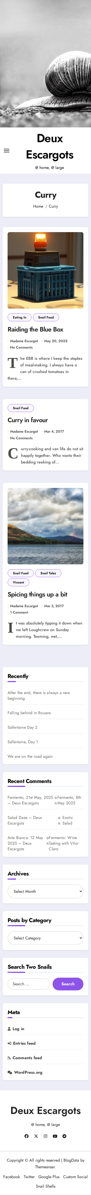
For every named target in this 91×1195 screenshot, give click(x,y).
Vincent (18, 582)
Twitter (29, 1177)
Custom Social (75, 1177)
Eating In (19, 317)
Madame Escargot (24, 341)
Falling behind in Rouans (29, 713)
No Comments (21, 347)
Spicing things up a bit (37, 594)
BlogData (71, 1160)
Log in (18, 1029)
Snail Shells (45, 1186)
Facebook (11, 1177)
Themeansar (45, 1167)
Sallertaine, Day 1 (23, 742)
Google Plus (48, 1177)
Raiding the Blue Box (35, 329)
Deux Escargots (49, 146)
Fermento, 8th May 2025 (69, 800)
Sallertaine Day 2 (22, 727)
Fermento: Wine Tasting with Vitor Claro (64, 843)
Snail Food (46, 317)
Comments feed (27, 1058)
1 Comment (19, 612)
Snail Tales (48, 573)
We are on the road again (30, 756)
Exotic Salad (67, 820)
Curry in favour (28, 419)
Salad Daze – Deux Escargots (25, 820)
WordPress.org (28, 1072)
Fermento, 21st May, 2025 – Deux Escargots (30, 800)
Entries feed (24, 1043)
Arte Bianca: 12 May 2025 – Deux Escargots (25, 843)
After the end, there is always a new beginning (39, 695)
